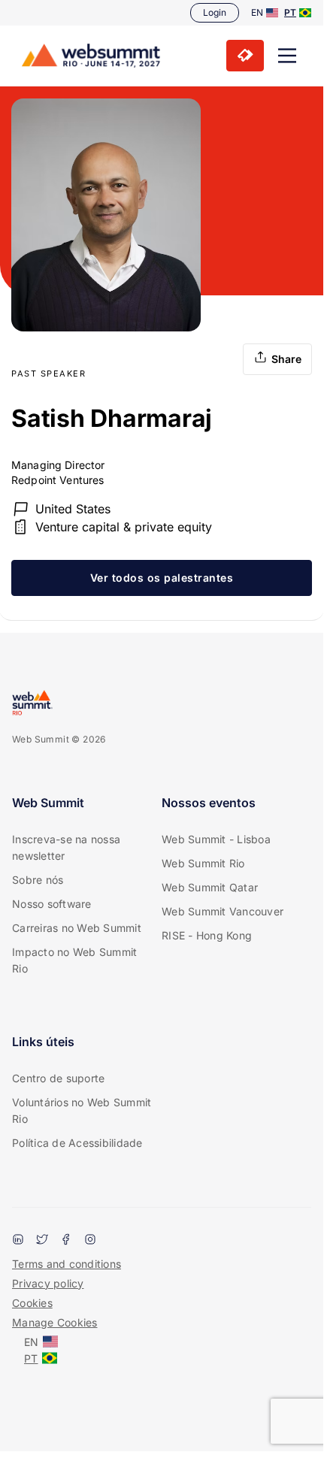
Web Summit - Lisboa (216, 839)
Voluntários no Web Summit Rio (81, 1110)
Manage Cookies (55, 1322)
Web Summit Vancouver (222, 911)
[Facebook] (66, 1240)
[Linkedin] (18, 1240)
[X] (42, 1240)
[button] (287, 56)
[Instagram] (90, 1240)
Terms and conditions (66, 1263)
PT (290, 12)
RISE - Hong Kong (207, 935)
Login (214, 12)
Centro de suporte (58, 1078)
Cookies (32, 1302)
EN (257, 12)
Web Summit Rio (203, 863)
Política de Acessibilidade (77, 1142)
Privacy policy (48, 1283)
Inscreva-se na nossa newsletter (66, 847)
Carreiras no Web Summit (76, 927)
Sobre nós (37, 879)
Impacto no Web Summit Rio (74, 960)
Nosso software (52, 903)
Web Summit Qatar (210, 887)
